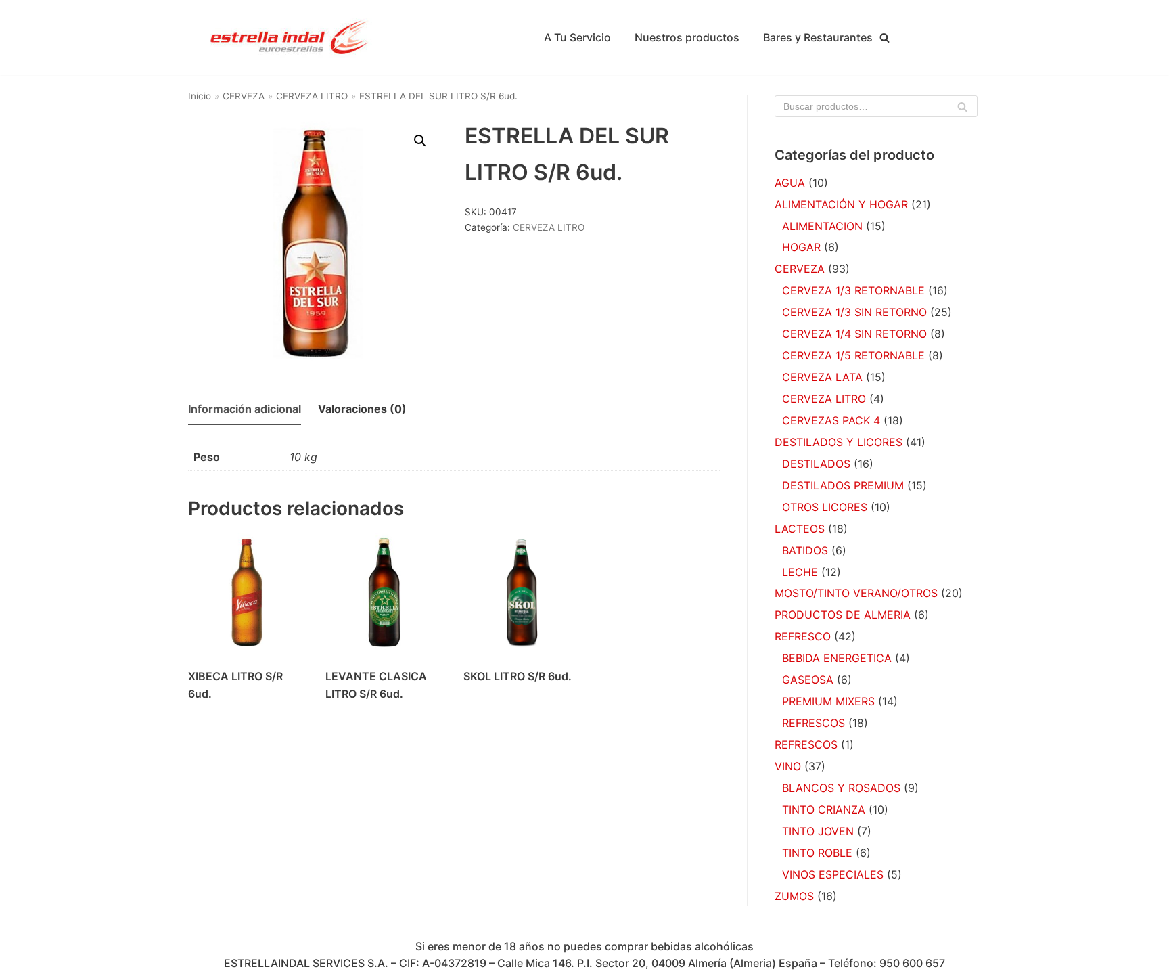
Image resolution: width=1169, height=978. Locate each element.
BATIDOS (805, 550)
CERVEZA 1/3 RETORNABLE (853, 290)
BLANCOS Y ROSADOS (841, 788)
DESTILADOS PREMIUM (843, 485)
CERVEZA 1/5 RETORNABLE (853, 355)
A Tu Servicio (577, 37)
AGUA (790, 183)
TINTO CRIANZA (823, 809)
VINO (788, 766)
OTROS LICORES (824, 507)
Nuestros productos (687, 37)
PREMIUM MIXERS (828, 701)
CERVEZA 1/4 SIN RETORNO (854, 333)
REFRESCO (803, 636)
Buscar (963, 110)
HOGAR (801, 247)
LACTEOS (800, 528)
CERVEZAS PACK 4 (831, 420)
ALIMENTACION (822, 226)
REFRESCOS (813, 723)
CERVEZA (244, 96)
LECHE (800, 572)
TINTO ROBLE (817, 853)
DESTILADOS (816, 463)
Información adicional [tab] (244, 409)
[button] (420, 141)
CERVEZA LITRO (312, 96)
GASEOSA (807, 679)
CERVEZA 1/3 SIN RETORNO (854, 312)
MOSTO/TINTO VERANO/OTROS (856, 593)
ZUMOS (794, 896)
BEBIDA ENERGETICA (837, 658)
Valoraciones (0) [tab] (362, 409)
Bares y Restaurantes (818, 37)
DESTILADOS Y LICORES (838, 442)
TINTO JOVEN (818, 831)
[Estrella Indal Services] (289, 37)
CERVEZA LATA (822, 377)
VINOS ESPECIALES (833, 874)
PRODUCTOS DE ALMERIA (843, 614)
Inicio (199, 96)
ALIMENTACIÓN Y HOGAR (841, 204)
